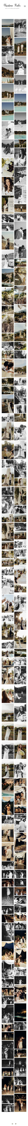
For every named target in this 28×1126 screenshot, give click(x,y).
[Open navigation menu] (24, 6)
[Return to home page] (12, 6)
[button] (12, 1124)
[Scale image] (8, 23)
